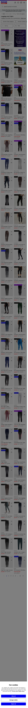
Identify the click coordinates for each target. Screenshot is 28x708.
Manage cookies (14, 700)
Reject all (13, 704)
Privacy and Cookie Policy (18, 691)
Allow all (13, 696)
